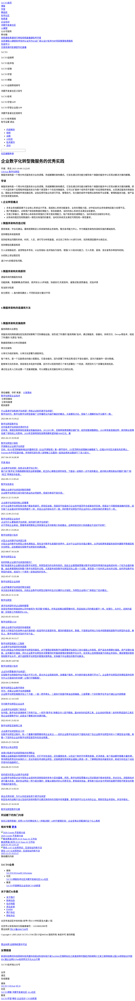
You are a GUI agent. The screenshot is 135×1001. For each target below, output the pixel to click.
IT (13, 443)
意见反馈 (10, 907)
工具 (20, 726)
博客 (3, 6)
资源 (7, 47)
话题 (8, 136)
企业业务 (20, 704)
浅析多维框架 (16, 627)
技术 (18, 396)
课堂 (16, 47)
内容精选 (10, 130)
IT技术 (48, 41)
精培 (19, 886)
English (9, 909)
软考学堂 (37, 38)
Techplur (28, 873)
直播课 (29, 38)
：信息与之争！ (20, 468)
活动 (8, 145)
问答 (11, 47)
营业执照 (5, 944)
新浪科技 (5, 956)
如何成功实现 (14, 774)
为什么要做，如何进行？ (25, 522)
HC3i (22, 873)
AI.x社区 (44, 879)
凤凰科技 (30, 956)
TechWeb (56, 956)
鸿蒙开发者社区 (8, 25)
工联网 (105, 956)
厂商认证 (41, 41)
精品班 (4, 12)
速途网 (77, 956)
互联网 (15, 726)
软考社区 (5, 15)
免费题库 (68, 41)
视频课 (4, 38)
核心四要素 (14, 503)
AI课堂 (4, 28)
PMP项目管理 (58, 41)
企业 (14, 396)
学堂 (3, 9)
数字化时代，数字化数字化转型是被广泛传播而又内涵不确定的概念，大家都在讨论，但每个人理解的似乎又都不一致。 (57, 414)
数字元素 (16, 809)
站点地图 (10, 904)
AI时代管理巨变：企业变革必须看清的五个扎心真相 (75, 821)
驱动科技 (39, 956)
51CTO (9, 873)
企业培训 (5, 22)
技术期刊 (10, 142)
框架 (14, 643)
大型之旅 (13, 540)
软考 (18, 41)
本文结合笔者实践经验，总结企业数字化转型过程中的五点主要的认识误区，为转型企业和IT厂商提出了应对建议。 (55, 590)
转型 (16, 747)
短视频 (23, 38)
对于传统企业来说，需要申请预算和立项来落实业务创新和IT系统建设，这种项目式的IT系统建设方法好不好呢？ (53, 525)
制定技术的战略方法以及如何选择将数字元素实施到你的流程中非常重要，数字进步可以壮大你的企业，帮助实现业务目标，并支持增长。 (65, 799)
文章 (3, 47)
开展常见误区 (16, 587)
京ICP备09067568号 (19, 929)
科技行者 (47, 956)
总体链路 (13, 647)
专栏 (20, 47)
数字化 (15, 424)
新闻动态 (10, 900)
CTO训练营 (35, 886)
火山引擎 (36, 959)
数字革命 (20, 688)
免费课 (4, 19)
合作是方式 (14, 427)
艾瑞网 (63, 956)
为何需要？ (13, 672)
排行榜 (17, 38)
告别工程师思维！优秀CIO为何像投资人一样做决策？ (26, 821)
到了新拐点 (13, 709)
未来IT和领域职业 (18, 753)
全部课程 (5, 41)
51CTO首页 (6, 3)
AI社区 (9, 139)
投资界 (22, 959)
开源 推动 (5, 462)
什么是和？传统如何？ (27, 411)
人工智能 (20, 643)
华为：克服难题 (16, 691)
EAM (14, 622)
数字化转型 (6, 396)
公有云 (10, 747)
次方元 (28, 959)
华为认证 (33, 41)
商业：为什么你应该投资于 (23, 796)
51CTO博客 (11, 879)
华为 (3, 704)
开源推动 (12, 446)
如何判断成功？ (17, 562)
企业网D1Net (13, 959)
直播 (24, 47)
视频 (8, 133)
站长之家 (70, 956)
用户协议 (10, 912)
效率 (18, 582)
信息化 (10, 484)
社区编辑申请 (7, 153)
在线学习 (5, 44)
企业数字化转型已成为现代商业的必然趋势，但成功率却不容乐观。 (32, 493)
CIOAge (16, 873)
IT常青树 (27, 393)
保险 (16, 443)
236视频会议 (122, 956)
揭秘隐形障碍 (16, 490)
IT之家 (98, 956)
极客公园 (112, 956)
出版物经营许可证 (18, 944)
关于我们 (10, 897)
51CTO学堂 (11, 886)
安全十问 (12, 731)
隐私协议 (10, 915)
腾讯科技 (13, 956)
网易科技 (22, 956)
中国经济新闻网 (88, 956)
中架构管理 (14, 606)
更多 (14, 826)
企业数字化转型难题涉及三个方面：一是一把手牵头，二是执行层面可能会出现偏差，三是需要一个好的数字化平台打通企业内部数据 (63, 694)
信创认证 (24, 41)
